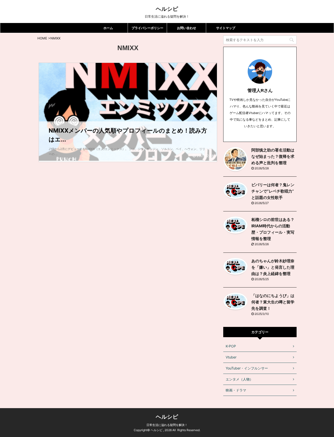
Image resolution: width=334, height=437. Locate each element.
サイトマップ (225, 28)
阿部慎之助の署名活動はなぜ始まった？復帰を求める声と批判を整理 (272, 156)
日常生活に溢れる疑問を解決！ (167, 425)
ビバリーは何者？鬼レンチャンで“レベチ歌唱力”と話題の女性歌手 (272, 191)
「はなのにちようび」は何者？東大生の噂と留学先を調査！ (272, 302)
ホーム (108, 28)
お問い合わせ (186, 28)
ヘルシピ (167, 9)
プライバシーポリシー (147, 28)
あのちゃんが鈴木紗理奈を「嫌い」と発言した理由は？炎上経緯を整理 (272, 267)
